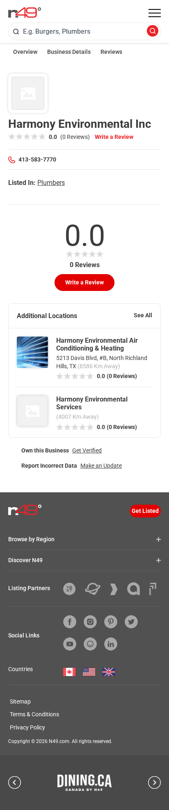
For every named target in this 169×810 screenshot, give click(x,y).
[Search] (152, 31)
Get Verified (87, 450)
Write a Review (114, 137)
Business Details (69, 51)
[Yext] (72, 589)
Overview (25, 51)
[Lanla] (137, 589)
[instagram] (90, 622)
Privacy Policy (27, 727)
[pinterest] (111, 622)
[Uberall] (95, 589)
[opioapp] (90, 644)
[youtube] (70, 644)
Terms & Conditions (34, 714)
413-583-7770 (37, 159)
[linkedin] (111, 644)
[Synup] (117, 589)
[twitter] (131, 622)
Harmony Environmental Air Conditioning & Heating (97, 344)
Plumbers (51, 183)
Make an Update (101, 465)
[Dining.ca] (84, 782)
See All (143, 315)
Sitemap (20, 701)
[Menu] (154, 13)
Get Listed (145, 511)
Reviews (111, 51)
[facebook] (70, 622)
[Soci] (153, 589)
